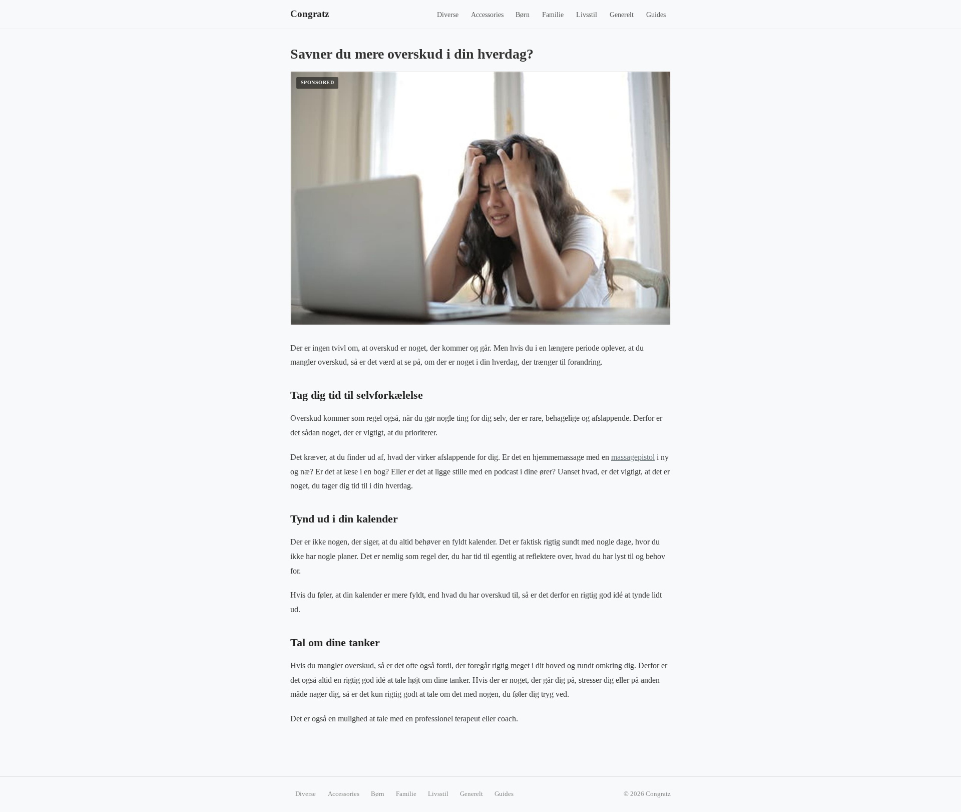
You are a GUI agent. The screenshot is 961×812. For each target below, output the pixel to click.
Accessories (487, 15)
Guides (656, 15)
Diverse (447, 15)
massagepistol (633, 457)
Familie (553, 15)
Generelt (622, 15)
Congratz (309, 14)
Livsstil (586, 15)
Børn (523, 15)
